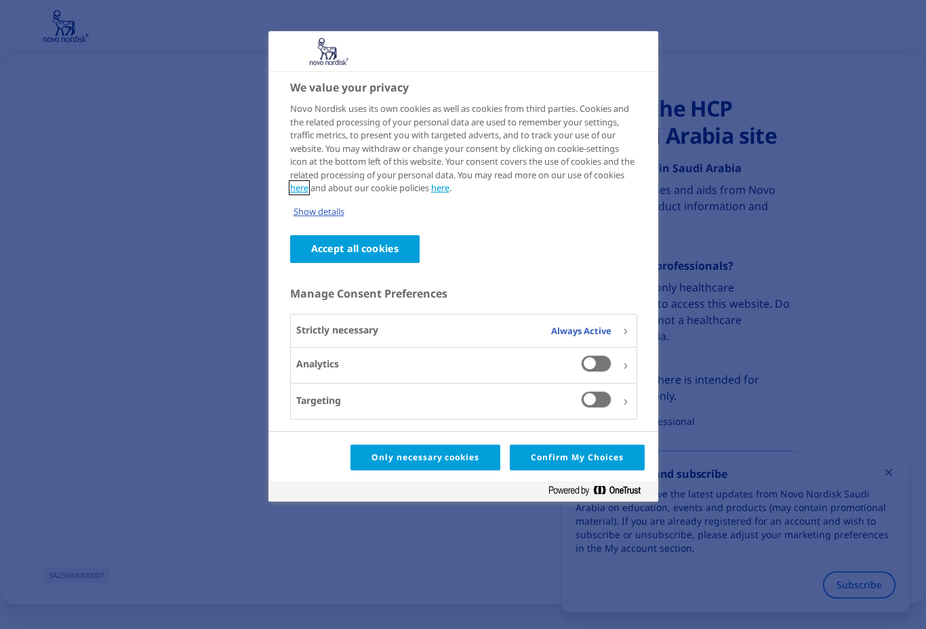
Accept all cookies (355, 248)
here (299, 188)
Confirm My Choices (577, 457)
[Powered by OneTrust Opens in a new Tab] (599, 493)
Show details (319, 211)
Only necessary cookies (425, 457)
